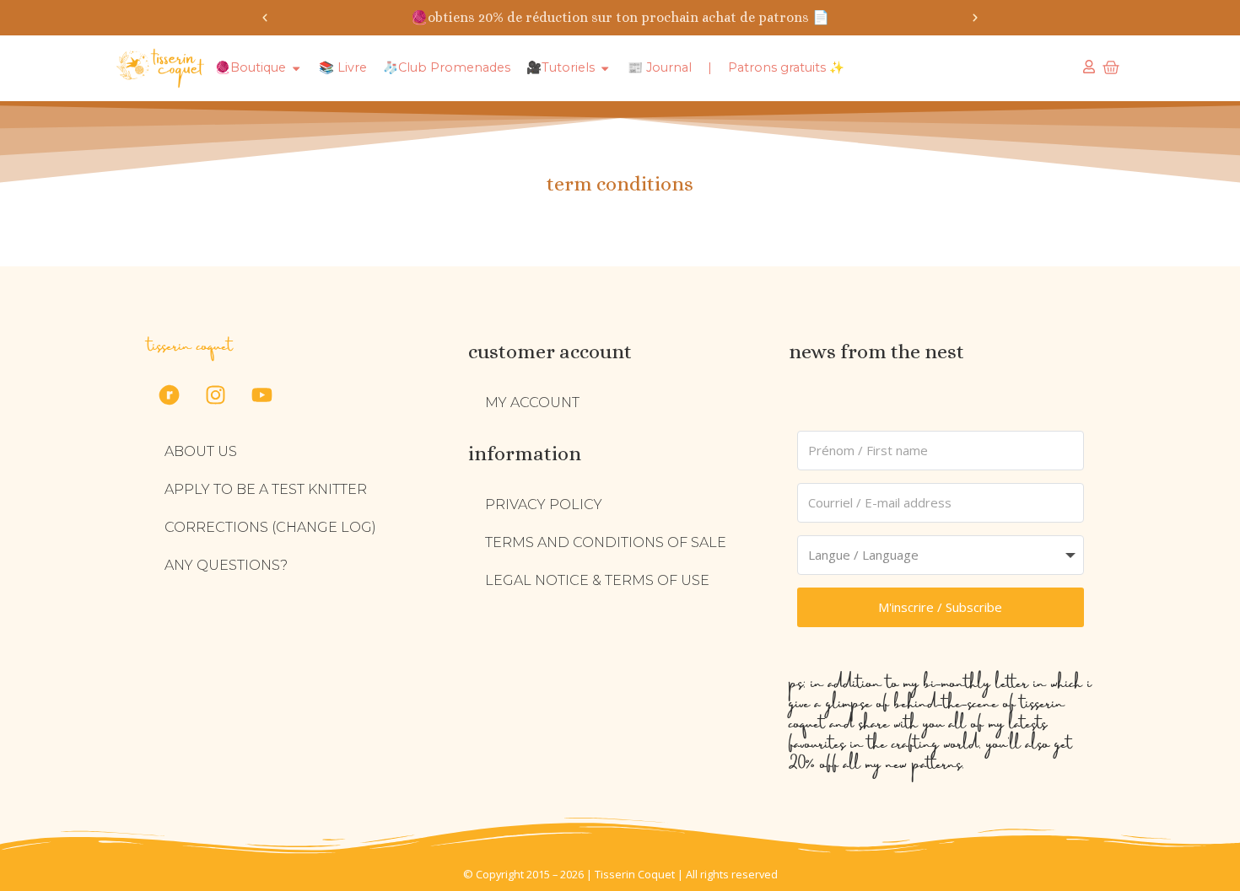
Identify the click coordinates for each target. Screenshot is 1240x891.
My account (532, 403)
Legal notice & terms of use (597, 580)
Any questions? (226, 565)
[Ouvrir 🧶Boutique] (296, 68)
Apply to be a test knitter (265, 489)
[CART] (1111, 67)
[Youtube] (261, 394)
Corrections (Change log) (270, 527)
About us (200, 451)
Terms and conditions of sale (605, 542)
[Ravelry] (169, 394)
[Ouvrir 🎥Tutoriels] (605, 68)
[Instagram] (215, 394)
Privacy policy (543, 504)
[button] (265, 18)
